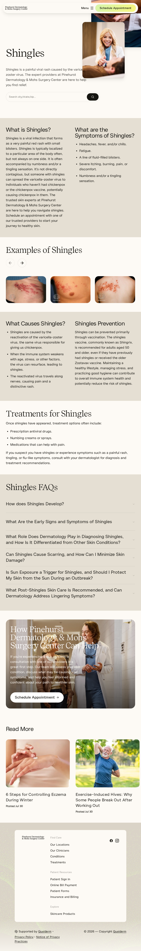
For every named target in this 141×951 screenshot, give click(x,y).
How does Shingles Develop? (35, 504)
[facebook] (111, 841)
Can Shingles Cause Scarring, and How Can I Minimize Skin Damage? (65, 557)
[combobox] (46, 97)
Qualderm (44, 931)
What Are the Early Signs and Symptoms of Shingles (59, 521)
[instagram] (117, 841)
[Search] (93, 97)
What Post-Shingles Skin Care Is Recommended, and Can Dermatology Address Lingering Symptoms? (64, 593)
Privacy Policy (24, 937)
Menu (85, 8)
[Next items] (22, 263)
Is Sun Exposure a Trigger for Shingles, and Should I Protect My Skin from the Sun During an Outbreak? (66, 575)
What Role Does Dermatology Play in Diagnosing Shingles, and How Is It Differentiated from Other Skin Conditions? (65, 539)
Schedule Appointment (115, 8)
